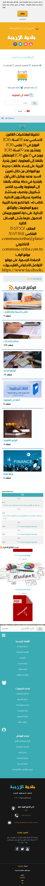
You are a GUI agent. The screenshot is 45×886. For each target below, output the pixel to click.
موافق (22, 13)
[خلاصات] (11, 287)
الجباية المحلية (22, 758)
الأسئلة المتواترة (22, 652)
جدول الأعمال (22, 699)
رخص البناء (22, 752)
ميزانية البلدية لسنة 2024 (22, 561)
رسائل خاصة (22, 722)
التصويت (23, 657)
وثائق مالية (8, 473)
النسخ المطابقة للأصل (22, 741)
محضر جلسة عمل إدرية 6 (22, 595)
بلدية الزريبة (21, 38)
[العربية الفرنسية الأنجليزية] (21, 111)
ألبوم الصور (22, 669)
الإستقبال (30, 793)
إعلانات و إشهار (22, 674)
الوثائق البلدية (10, 370)
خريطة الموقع (22, 646)
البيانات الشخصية (22, 693)
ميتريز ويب (20, 866)
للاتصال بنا (15, 793)
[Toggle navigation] (22, 127)
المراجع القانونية (11, 440)
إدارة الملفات (23, 710)
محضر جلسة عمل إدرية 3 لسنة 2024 (27, 542)
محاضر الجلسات (11, 341)
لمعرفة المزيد (22, 19)
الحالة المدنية (22, 763)
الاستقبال (34, 65)
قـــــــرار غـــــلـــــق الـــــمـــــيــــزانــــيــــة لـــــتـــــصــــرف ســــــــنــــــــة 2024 (21, 505)
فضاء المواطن (28, 87)
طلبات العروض (22, 716)
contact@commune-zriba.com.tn (26, 822)
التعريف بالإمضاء (22, 746)
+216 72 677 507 (26, 815)
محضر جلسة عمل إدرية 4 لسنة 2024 (27, 534)
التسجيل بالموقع (21, 65)
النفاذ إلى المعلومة (20, 95)
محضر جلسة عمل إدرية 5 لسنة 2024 (27, 526)
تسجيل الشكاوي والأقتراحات (22, 769)
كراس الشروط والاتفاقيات (16, 311)
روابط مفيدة (22, 663)
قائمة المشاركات (22, 705)
